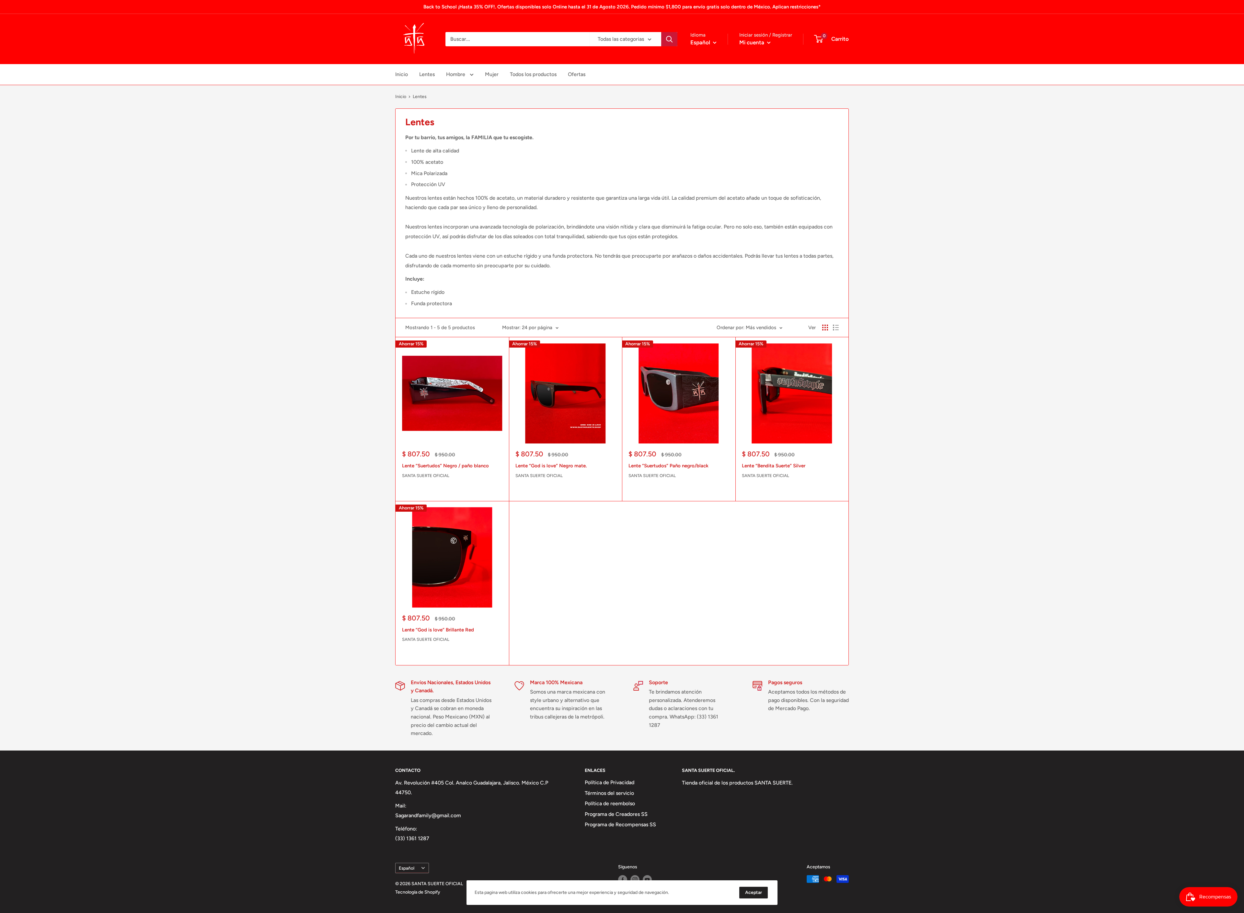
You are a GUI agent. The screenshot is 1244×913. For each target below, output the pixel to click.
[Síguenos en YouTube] (647, 879)
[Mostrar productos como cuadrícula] (825, 327)
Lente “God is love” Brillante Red (438, 630)
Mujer (492, 74)
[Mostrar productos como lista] (836, 327)
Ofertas (576, 74)
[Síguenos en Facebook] (622, 879)
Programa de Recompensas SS (620, 824)
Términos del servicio (609, 793)
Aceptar (753, 892)
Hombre (456, 74)
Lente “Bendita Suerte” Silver (773, 466)
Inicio (401, 74)
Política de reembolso (610, 803)
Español (406, 868)
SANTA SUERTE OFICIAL (425, 475)
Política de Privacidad (609, 782)
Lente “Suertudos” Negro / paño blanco (445, 466)
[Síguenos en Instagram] (634, 879)
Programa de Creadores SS (616, 814)
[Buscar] (669, 39)
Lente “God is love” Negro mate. (551, 466)
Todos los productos (533, 74)
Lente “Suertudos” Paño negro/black (668, 466)
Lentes (427, 74)
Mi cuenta (752, 42)
